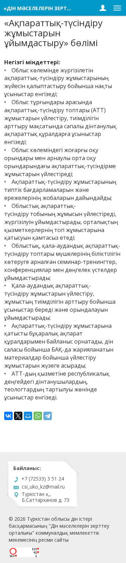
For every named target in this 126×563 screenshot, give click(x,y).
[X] (18, 416)
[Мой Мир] (28, 416)
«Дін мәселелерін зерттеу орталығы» (57, 8)
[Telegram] (47, 416)
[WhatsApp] (38, 416)
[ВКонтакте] (8, 416)
